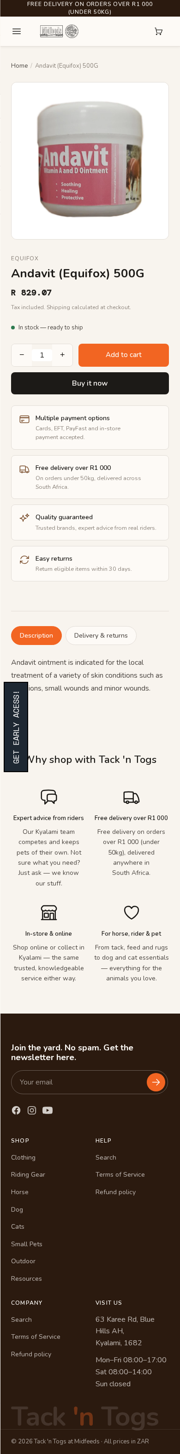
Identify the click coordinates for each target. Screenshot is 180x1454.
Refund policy (116, 1192)
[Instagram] (32, 1110)
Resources (26, 1278)
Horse (20, 1192)
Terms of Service (120, 1174)
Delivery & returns (101, 635)
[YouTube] (47, 1110)
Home (19, 66)
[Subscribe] (156, 1082)
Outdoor (23, 1261)
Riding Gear (28, 1174)
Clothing (23, 1157)
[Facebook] (16, 1110)
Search (106, 1157)
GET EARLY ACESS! (16, 727)
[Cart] (159, 31)
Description (36, 635)
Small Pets (26, 1244)
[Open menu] (16, 31)
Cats (17, 1226)
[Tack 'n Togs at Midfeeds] (59, 31)
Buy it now (90, 383)
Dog (17, 1209)
